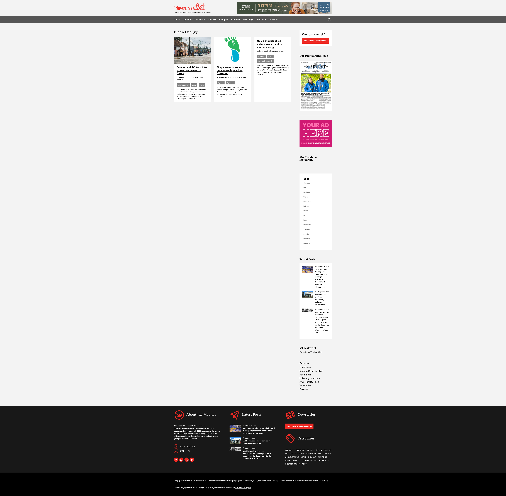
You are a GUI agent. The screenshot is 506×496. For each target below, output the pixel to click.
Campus (223, 19)
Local (194, 85)
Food (305, 220)
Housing (306, 243)
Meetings (248, 19)
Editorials (307, 201)
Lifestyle (306, 238)
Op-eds (220, 83)
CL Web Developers (243, 488)
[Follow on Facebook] (176, 460)
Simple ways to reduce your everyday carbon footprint (230, 70)
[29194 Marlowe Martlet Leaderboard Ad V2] (284, 13)
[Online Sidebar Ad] (316, 146)
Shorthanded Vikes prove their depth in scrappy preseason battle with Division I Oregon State (321, 278)
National (261, 56)
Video (304, 464)
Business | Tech (314, 450)
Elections (299, 453)
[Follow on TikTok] (192, 460)
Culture (212, 19)
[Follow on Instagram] (181, 460)
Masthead (261, 19)
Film (304, 215)
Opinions (188, 19)
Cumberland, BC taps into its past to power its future (192, 70)
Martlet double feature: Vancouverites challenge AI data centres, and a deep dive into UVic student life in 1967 (322, 322)
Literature (307, 224)
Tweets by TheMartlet (311, 352)
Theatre (306, 229)
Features (200, 19)
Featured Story (313, 453)
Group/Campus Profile (295, 457)
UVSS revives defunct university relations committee (320, 299)
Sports (306, 234)
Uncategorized (292, 464)
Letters (306, 206)
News (177, 19)
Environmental (183, 85)
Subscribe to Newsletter (315, 41)
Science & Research (265, 61)
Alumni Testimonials (295, 450)
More (272, 19)
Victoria (306, 197)
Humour (235, 19)
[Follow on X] (186, 460)
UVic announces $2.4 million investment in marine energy (269, 44)
